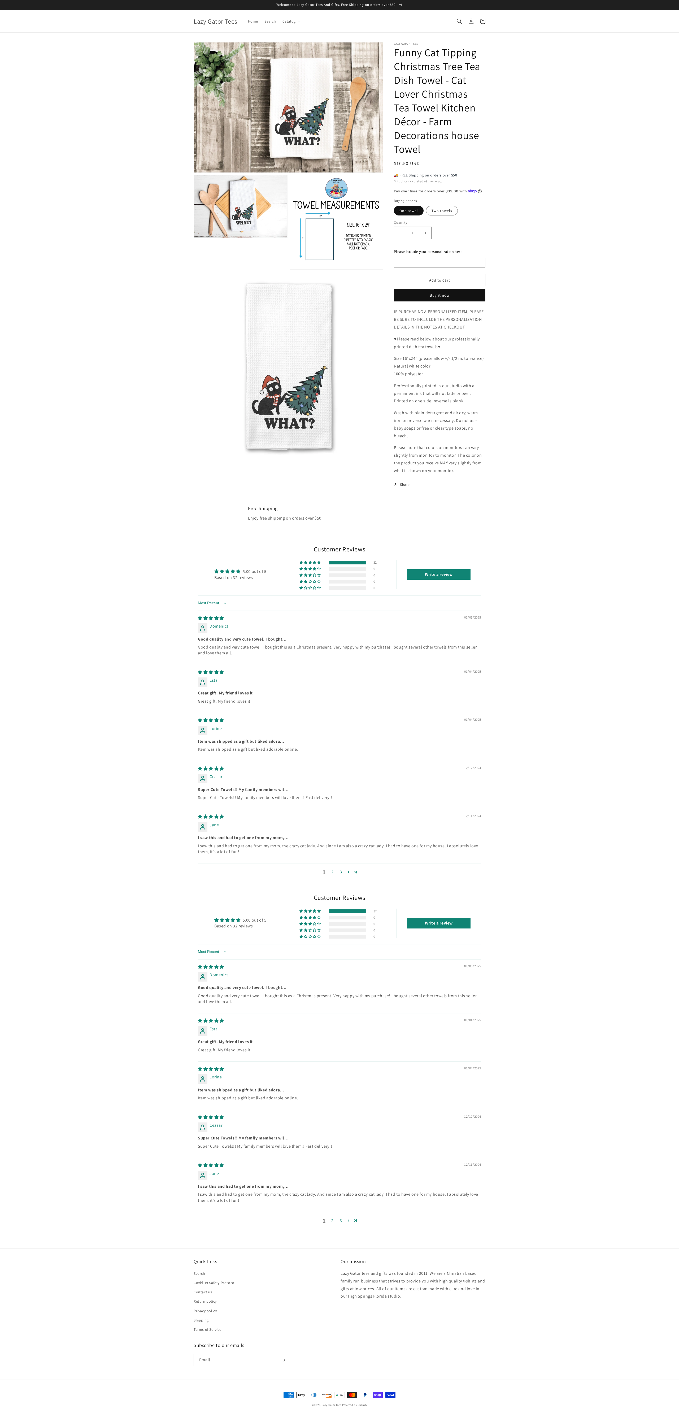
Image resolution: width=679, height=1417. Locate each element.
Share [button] (405, 484)
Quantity (400, 222)
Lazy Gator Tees (331, 1405)
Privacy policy (205, 1310)
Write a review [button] (439, 574)
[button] (291, 21)
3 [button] (341, 872)
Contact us (203, 1292)
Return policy (205, 1301)
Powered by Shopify (355, 1405)
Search (199, 1273)
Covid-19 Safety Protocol (215, 1282)
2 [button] (332, 872)
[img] (211, 618)
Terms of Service (207, 1329)
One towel (408, 210)
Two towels (442, 210)
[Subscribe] (283, 1360)
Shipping (400, 181)
